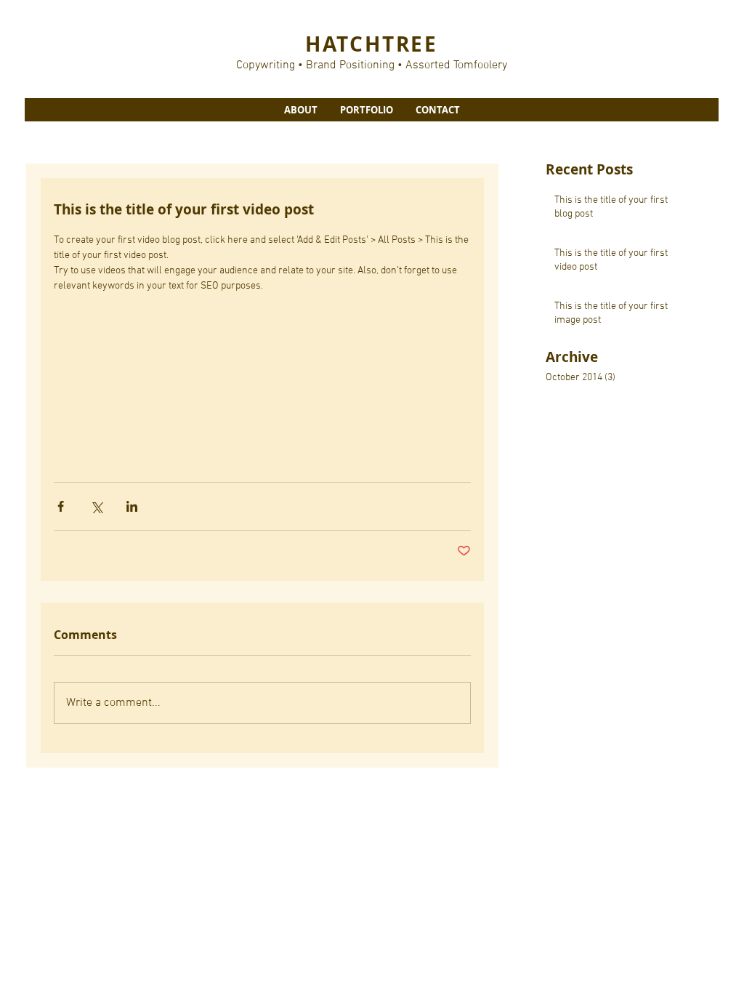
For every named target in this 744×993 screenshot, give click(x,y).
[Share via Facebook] (61, 506)
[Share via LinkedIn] (132, 506)
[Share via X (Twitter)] (96, 506)
